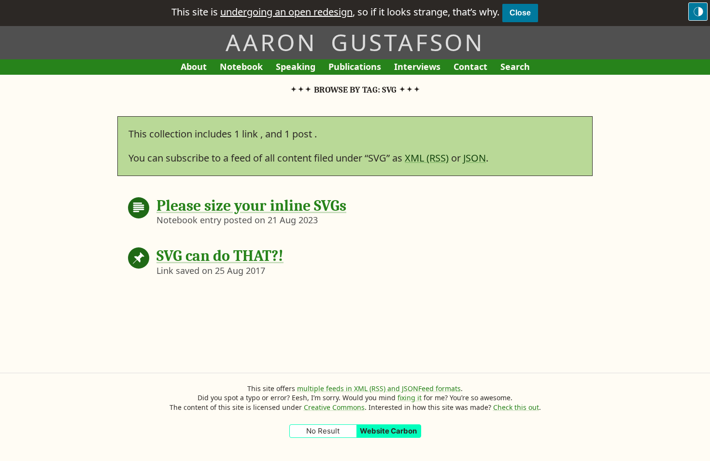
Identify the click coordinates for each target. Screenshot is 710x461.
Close (520, 13)
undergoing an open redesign (286, 11)
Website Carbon (388, 430)
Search (515, 66)
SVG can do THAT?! (220, 256)
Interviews (420, 68)
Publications (354, 68)
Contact (474, 68)
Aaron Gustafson (355, 42)
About (197, 68)
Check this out (516, 407)
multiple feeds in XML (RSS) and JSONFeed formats (379, 388)
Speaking (299, 68)
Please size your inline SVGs (251, 206)
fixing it (410, 397)
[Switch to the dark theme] (698, 11)
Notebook (241, 68)
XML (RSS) (427, 157)
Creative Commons (334, 407)
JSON (474, 157)
